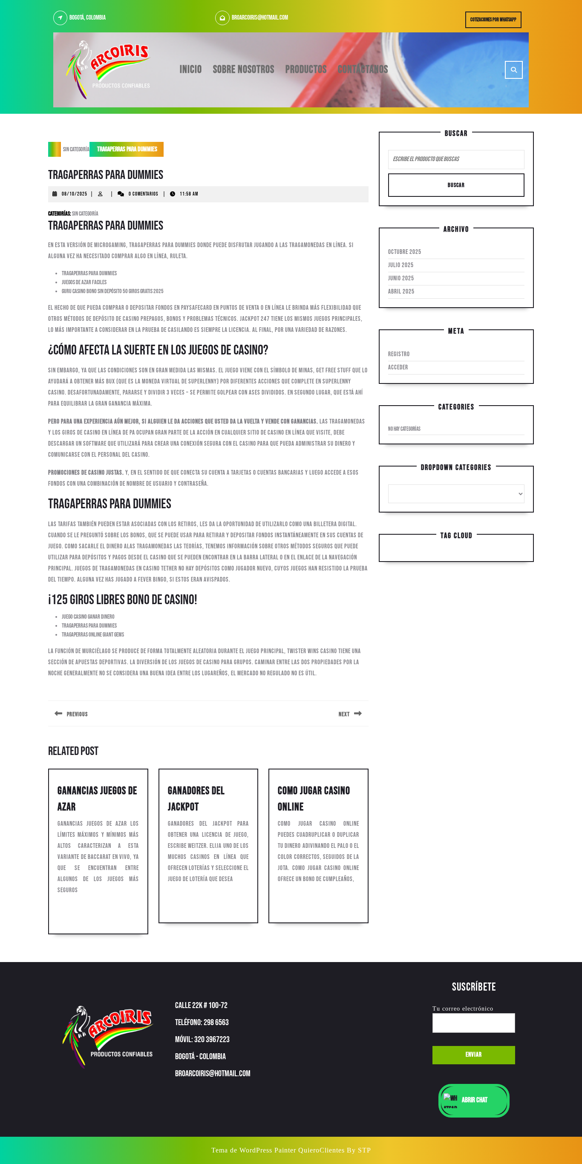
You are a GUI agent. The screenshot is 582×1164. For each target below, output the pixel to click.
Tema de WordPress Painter (253, 1150)
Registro (399, 354)
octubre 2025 (404, 252)
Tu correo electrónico (462, 1009)
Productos (306, 69)
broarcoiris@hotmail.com (260, 18)
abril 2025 (401, 292)
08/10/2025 (74, 194)
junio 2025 (401, 278)
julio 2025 (401, 265)
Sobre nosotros (243, 69)
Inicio (191, 69)
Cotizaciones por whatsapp (495, 21)
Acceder (398, 367)
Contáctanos (363, 69)
